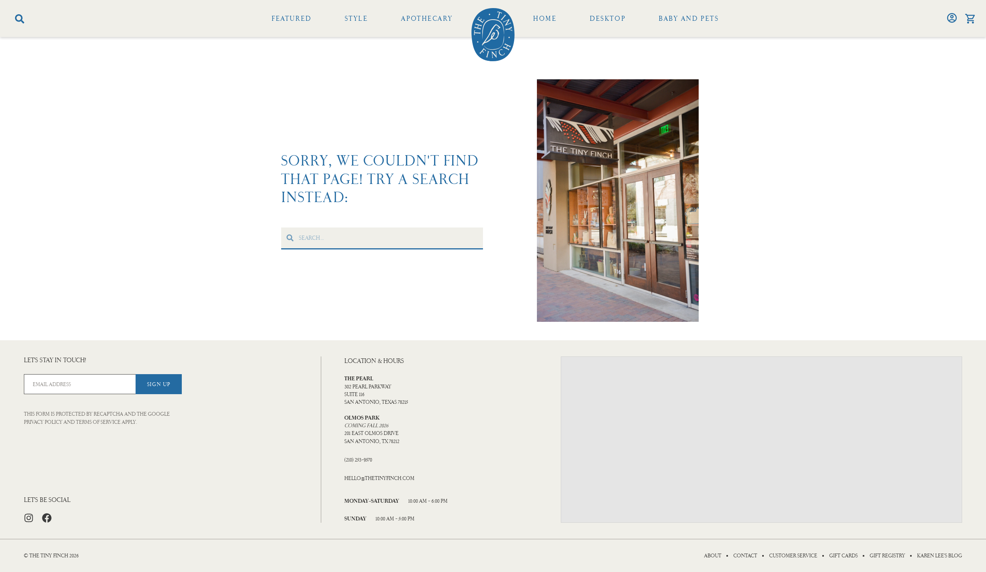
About (712, 556)
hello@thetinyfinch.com (379, 478)
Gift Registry (887, 556)
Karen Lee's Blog (939, 556)
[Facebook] (47, 518)
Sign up (159, 384)
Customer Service (793, 556)
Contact (745, 556)
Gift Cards (843, 556)
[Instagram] (29, 518)
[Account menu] (952, 18)
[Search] (19, 18)
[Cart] (970, 18)
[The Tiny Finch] (493, 34)
